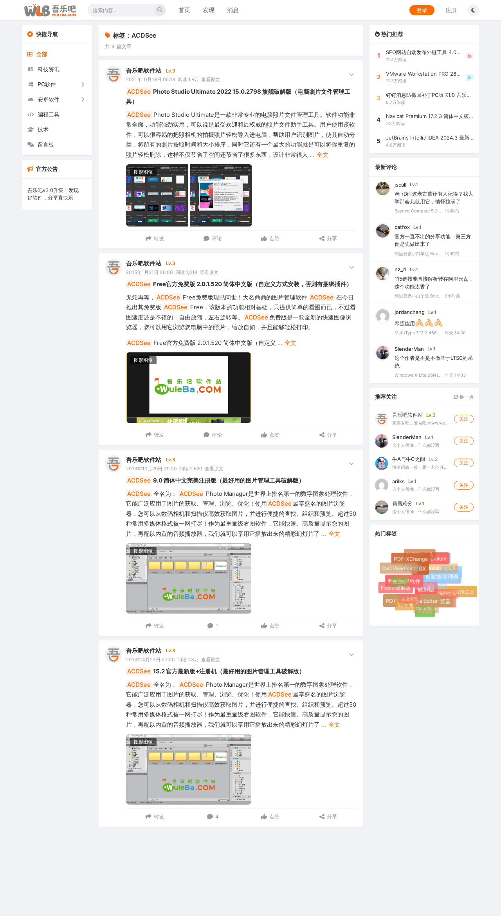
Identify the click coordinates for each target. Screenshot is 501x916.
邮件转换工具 (419, 554)
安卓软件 (48, 99)
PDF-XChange (412, 560)
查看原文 (210, 79)
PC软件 (47, 84)
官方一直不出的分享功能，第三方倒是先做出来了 (433, 240)
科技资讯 (48, 69)
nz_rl (400, 270)
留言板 (46, 144)
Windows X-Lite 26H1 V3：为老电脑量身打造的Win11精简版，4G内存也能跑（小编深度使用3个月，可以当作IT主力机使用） (418, 375)
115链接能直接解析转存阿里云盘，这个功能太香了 (434, 283)
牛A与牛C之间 (408, 459)
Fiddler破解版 (396, 588)
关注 (464, 419)
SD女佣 (405, 605)
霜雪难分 (402, 503)
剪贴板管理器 (445, 579)
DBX (424, 571)
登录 (421, 10)
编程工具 (48, 114)
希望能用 (405, 323)
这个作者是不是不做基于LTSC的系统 (434, 362)
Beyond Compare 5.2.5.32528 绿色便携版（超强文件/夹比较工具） (418, 211)
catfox (402, 227)
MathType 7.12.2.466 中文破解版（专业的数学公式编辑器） (418, 333)
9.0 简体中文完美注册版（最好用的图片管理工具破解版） (216, 480)
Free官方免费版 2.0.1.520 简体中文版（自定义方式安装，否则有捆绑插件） (239, 284)
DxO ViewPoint (399, 569)
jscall (400, 184)
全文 (322, 154)
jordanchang (410, 312)
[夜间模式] (473, 10)
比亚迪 (397, 580)
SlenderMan (409, 349)
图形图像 (143, 172)
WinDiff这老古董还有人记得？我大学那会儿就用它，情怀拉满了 (434, 198)
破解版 (430, 592)
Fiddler (425, 612)
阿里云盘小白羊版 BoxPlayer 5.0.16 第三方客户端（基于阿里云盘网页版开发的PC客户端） (418, 253)
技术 (43, 129)
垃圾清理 (406, 596)
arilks (398, 481)
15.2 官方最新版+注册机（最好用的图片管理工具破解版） (216, 671)
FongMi (451, 572)
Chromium (436, 560)
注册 (450, 10)
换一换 (466, 397)
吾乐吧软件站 (143, 70)
